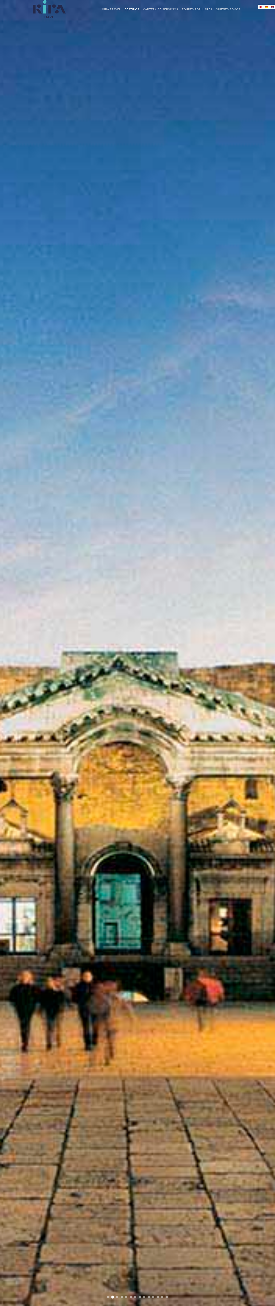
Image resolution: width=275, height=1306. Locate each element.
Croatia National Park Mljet (126, 1297)
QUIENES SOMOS (228, 9)
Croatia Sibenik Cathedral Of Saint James (167, 1297)
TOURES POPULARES (197, 9)
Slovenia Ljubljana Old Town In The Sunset (122, 1297)
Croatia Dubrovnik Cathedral (135, 1297)
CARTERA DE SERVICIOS (160, 9)
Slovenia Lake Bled (140, 1297)
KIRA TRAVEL (111, 9)
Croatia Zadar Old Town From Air (153, 1297)
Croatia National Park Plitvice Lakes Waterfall (162, 1297)
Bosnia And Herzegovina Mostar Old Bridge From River (144, 1297)
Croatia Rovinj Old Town (149, 1297)
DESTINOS (132, 9)
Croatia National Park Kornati (117, 1297)
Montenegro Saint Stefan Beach (131, 1297)
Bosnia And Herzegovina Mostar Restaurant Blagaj (158, 1297)
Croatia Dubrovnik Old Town (108, 1297)
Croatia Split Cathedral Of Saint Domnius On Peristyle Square (113, 1297)
